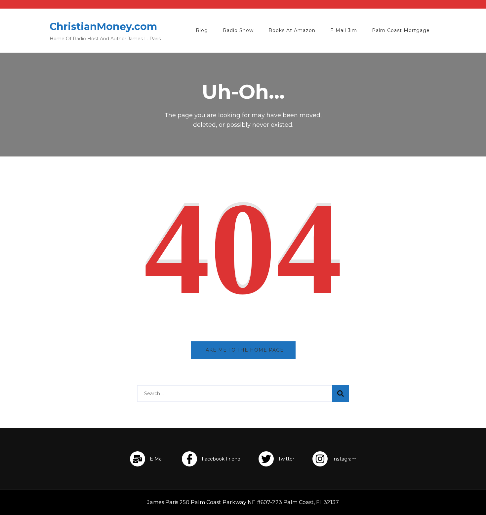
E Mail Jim (343, 30)
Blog (202, 30)
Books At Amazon (291, 30)
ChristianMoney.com (103, 26)
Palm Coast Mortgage (401, 30)
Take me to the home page (243, 350)
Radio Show (238, 30)
